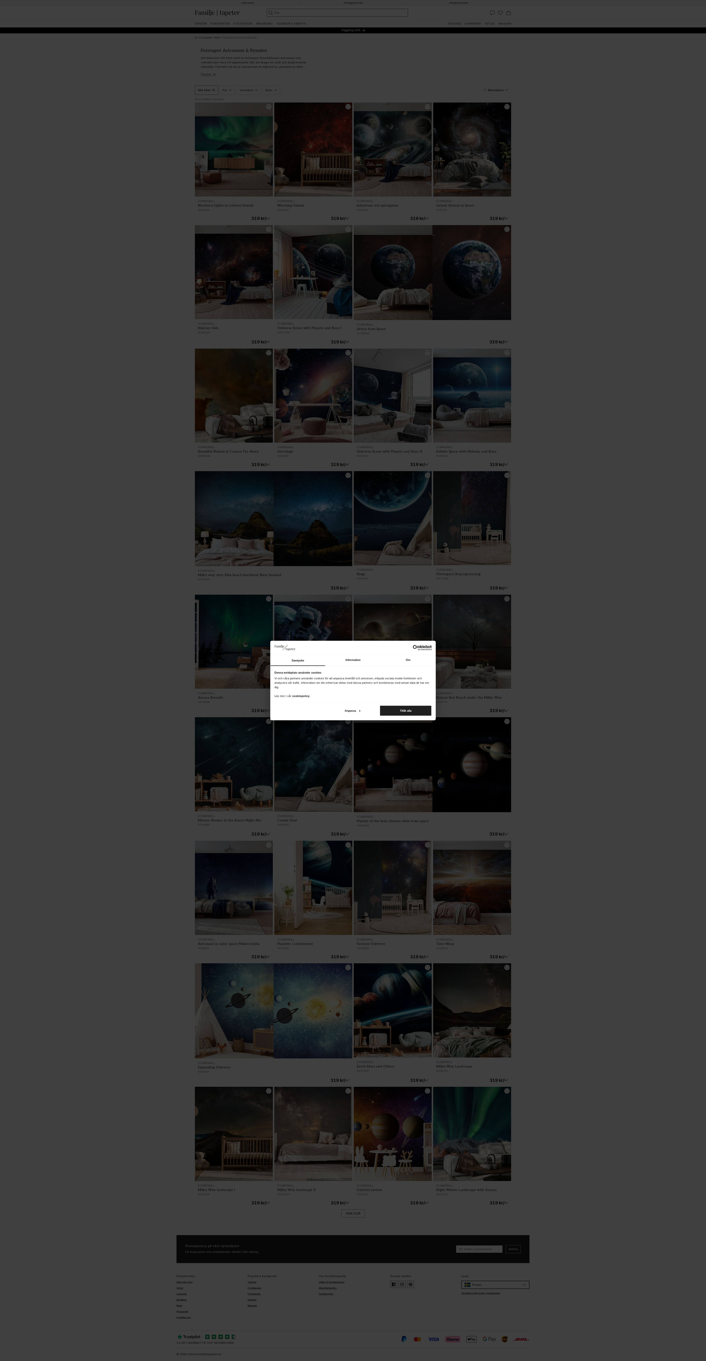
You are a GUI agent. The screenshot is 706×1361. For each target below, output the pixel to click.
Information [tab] (353, 659)
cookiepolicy (301, 696)
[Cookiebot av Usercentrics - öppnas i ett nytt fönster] (416, 647)
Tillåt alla (405, 710)
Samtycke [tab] (298, 660)
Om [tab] (408, 659)
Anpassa (350, 710)
